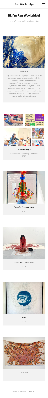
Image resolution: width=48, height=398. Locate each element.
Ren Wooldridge (24, 4)
